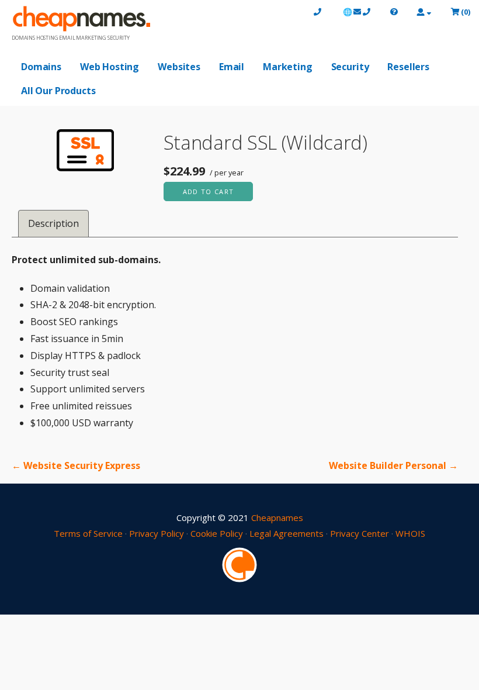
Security (350, 66)
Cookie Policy (216, 533)
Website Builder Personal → (393, 465)
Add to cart (208, 191)
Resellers (408, 66)
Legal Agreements (286, 533)
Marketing (288, 66)
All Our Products (58, 90)
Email (231, 66)
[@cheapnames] (239, 564)
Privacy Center (359, 533)
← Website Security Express (76, 465)
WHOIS (410, 533)
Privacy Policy (156, 533)
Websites (179, 66)
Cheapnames (277, 517)
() (465, 11)
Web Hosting (109, 66)
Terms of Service (88, 533)
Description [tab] (53, 223)
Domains (41, 66)
